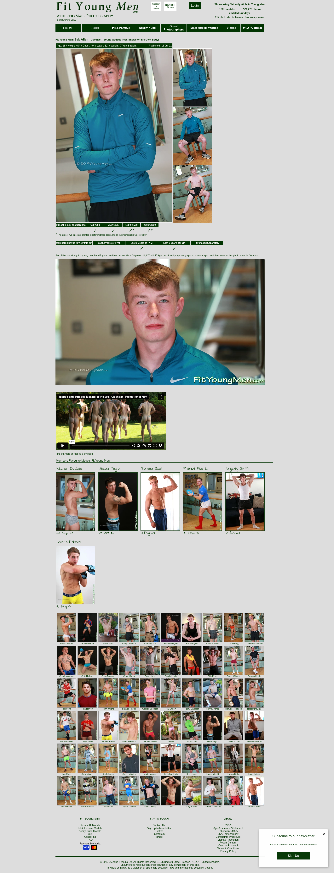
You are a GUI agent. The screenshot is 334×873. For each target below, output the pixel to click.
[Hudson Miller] (66, 739)
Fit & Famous (121, 27)
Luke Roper (66, 806)
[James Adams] (108, 739)
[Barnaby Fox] (150, 641)
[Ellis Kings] (212, 674)
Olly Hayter (192, 806)
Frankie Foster (195, 469)
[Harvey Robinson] (233, 707)
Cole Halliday (87, 676)
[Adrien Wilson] (66, 641)
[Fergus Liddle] (254, 674)
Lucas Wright (212, 774)
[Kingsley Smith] (171, 772)
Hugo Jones (87, 741)
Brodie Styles (192, 643)
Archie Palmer (87, 643)
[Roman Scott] (254, 805)
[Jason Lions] (192, 739)
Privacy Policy (228, 851)
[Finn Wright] (108, 707)
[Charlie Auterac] (66, 674)
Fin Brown (66, 709)
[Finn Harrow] (87, 707)
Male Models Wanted (204, 27)
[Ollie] (171, 805)
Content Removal (228, 845)
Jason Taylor (110, 469)
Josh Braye (108, 774)
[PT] (233, 805)
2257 (228, 825)
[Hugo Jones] (87, 739)
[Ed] (192, 674)
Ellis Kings (212, 676)
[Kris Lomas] (192, 772)
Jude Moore (150, 774)
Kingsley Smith (237, 469)
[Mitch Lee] (108, 805)
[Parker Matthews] (212, 805)
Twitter (159, 831)
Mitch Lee (108, 806)
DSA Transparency (228, 833)
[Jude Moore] (150, 772)
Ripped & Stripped (83, 454)
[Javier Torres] (233, 739)
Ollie (171, 806)
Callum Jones (212, 643)
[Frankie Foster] (129, 707)
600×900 (95, 225)
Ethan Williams (233, 676)
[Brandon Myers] (171, 641)
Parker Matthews (213, 806)
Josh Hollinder (129, 774)
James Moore (150, 741)
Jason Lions (192, 741)
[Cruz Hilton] (150, 674)
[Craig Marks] (129, 674)
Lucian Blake (233, 774)
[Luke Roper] (66, 805)
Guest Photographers (174, 28)
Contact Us (159, 825)
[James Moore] (150, 739)
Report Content (228, 842)
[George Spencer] (150, 707)
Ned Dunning (150, 806)
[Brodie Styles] (192, 641)
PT (233, 806)
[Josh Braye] (108, 772)
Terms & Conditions (228, 848)
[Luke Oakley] (254, 772)
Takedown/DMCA (228, 831)
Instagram (159, 833)
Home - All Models (90, 825)
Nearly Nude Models (90, 831)
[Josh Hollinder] (129, 772)
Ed (192, 676)
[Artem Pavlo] (108, 641)
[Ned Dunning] (150, 805)
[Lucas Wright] (212, 772)
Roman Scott (152, 469)
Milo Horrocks (87, 806)
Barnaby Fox (150, 643)
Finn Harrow (87, 709)
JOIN (95, 28)
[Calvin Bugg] (233, 641)
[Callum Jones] (212, 641)
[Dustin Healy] (171, 674)
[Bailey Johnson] (129, 641)
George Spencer (150, 709)
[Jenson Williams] (254, 739)
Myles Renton (129, 806)
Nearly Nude (147, 27)
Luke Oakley (254, 774)
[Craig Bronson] (108, 674)
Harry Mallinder (192, 709)
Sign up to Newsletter (159, 828)
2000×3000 (150, 225)
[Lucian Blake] (233, 772)
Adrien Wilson (66, 643)
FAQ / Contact (252, 27)
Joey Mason (87, 774)
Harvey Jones (212, 709)
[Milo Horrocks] (87, 805)
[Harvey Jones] (212, 707)
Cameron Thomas (254, 643)
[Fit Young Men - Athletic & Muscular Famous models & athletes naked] (97, 12)
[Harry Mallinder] (192, 707)
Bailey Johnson (129, 643)
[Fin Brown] (66, 707)
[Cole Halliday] (87, 674)
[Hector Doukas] (254, 707)
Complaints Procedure (228, 836)
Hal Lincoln (171, 709)
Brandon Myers (171, 643)
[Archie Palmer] (87, 641)
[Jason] (171, 739)
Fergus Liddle (254, 676)
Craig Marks (129, 676)
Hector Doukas (69, 469)
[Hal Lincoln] (171, 707)
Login (195, 5)
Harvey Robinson (233, 709)
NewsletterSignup (170, 6)
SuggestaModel (156, 6)
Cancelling (90, 836)
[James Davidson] (129, 739)
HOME (68, 28)
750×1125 (113, 225)
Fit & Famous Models (90, 828)
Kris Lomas (192, 774)
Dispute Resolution (228, 839)
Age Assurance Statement (228, 828)
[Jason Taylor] (212, 739)
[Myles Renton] (129, 805)
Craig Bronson (108, 676)
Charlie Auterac (66, 676)
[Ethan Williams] (233, 674)
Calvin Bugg (233, 643)
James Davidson (129, 741)
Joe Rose (66, 774)
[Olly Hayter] (192, 805)
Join (90, 833)
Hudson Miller (66, 741)
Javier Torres (233, 741)
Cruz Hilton (150, 676)
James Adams (68, 542)
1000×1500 (131, 225)
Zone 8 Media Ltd (122, 861)
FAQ (90, 839)
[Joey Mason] (87, 772)
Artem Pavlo (108, 643)
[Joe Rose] (66, 772)
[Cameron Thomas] (254, 641)
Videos (231, 27)
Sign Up (293, 855)
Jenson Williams (254, 741)
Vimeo (159, 836)
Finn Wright (108, 709)
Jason (171, 741)
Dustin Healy (171, 676)
